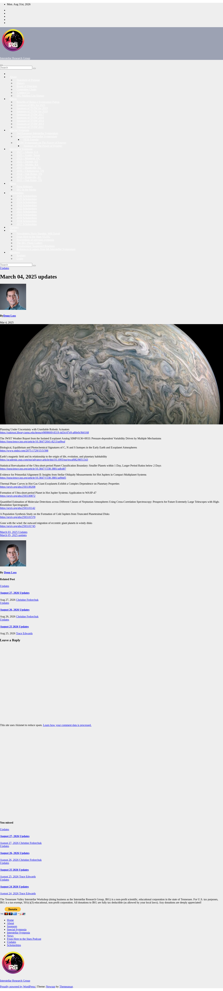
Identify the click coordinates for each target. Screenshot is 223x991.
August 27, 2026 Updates (14, 592)
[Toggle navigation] (1, 65)
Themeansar (66, 986)
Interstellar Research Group (15, 58)
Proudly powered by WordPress (18, 986)
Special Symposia (16, 929)
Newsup (50, 986)
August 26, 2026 (9, 859)
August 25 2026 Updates (14, 626)
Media (13, 230)
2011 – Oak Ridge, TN (29, 180)
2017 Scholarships (27, 224)
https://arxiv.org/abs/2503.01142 (17, 508)
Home (10, 920)
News (13, 183)
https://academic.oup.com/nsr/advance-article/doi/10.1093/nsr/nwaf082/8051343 (44, 459)
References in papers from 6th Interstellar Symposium (46, 249)
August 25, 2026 (9, 876)
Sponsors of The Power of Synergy (43, 145)
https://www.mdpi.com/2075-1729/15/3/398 (24, 450)
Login (20, 258)
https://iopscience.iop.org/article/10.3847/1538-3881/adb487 (33, 468)
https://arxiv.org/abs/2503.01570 (17, 517)
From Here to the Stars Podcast (24, 938)
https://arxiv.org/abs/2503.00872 (17, 495)
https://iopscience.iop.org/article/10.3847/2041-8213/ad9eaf (32, 441)
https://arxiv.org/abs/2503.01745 (17, 526)
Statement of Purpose (28, 80)
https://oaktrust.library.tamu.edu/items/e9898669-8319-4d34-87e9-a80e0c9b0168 (44, 432)
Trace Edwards (24, 633)
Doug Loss (9, 315)
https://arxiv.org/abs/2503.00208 (17, 486)
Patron (13, 98)
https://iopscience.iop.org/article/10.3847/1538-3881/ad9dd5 (33, 477)
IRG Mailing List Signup (30, 95)
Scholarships (14, 945)
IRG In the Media (26, 189)
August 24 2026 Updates (14, 886)
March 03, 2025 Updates (13, 532)
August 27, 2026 (9, 842)
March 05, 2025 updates (13, 535)
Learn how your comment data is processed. (67, 725)
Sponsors (12, 926)
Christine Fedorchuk (27, 599)
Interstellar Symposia (18, 932)
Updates (4, 268)
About (13, 76)
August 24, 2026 (9, 893)
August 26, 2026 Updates (14, 609)
